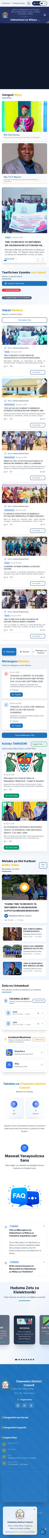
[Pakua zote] (38, 1013)
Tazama (18, 694)
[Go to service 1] (16, 1359)
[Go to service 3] (21, 1359)
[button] (24, 1240)
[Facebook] (31, 1405)
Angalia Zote (38, 744)
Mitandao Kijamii (20, 3)
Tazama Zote (39, 1001)
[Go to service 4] (23, 1359)
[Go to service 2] (18, 1359)
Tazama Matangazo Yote (24, 735)
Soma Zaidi (9, 259)
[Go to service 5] (25, 1359)
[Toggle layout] (34, 1508)
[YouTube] (24, 1405)
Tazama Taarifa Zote (16, 283)
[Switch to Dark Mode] (28, 3)
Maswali (7, 3)
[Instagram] (17, 1405)
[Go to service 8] (33, 1359)
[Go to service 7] (30, 1359)
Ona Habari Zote (24, 320)
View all (43, 865)
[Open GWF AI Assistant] (42, 1531)
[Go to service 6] (28, 1359)
